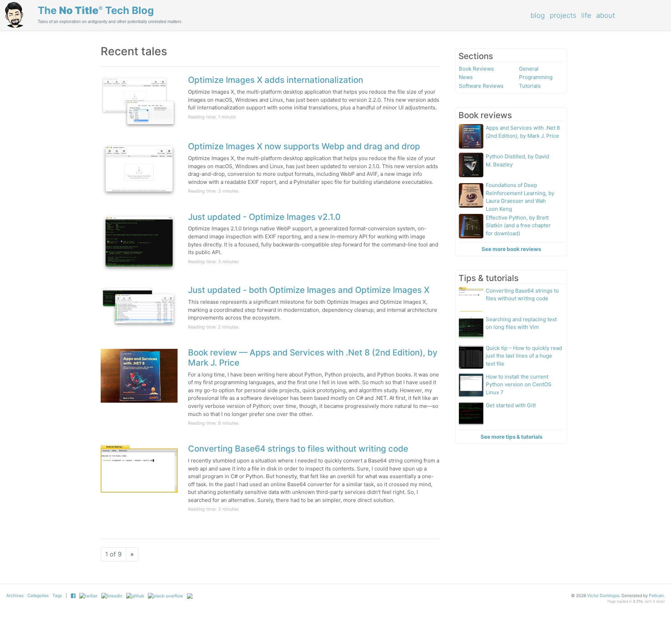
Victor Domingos (603, 595)
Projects (563, 15)
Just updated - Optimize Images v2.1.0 (264, 217)
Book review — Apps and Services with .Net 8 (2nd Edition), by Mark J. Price (313, 357)
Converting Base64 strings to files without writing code (298, 449)
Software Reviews (481, 85)
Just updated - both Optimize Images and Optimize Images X (309, 290)
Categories (38, 595)
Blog (538, 15)
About (605, 15)
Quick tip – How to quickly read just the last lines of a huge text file (524, 356)
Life (586, 15)
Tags (57, 595)
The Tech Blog (96, 10)
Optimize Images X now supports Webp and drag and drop (304, 146)
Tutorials (530, 85)
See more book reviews (511, 249)
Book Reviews (476, 68)
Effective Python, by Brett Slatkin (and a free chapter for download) (518, 225)
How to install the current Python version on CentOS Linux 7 (518, 384)
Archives (14, 595)
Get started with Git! (511, 405)
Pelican (656, 595)
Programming (536, 77)
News (466, 77)
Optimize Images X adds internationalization (275, 80)
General (529, 68)
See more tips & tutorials (511, 436)
